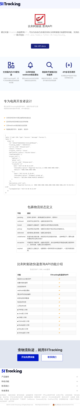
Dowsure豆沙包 (41, 399)
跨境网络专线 (63, 399)
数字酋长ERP (14, 399)
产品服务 (5, 377)
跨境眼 (6, 399)
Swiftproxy (31, 399)
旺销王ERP (38, 395)
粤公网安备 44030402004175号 (64, 405)
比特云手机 (60, 395)
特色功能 (5, 381)
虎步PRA (6, 397)
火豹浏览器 (68, 395)
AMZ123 (44, 397)
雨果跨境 (37, 397)
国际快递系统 (28, 397)
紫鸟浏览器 (20, 395)
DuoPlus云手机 (53, 399)
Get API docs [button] (40, 46)
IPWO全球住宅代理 (16, 397)
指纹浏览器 (12, 395)
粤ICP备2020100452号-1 (42, 405)
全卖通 (72, 397)
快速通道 (5, 390)
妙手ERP (11, 401)
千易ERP (23, 399)
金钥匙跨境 (29, 395)
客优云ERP (65, 397)
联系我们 (5, 386)
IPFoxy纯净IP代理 (49, 395)
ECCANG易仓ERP (54, 397)
